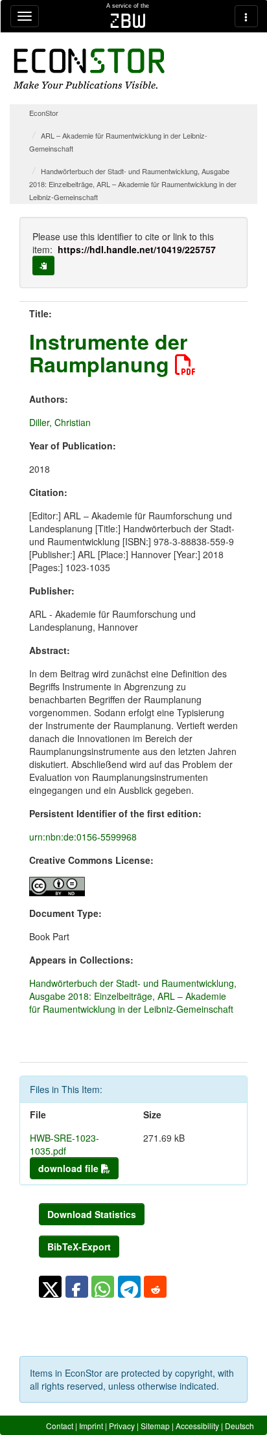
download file (69, 1168)
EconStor (43, 112)
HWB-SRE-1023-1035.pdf (64, 1144)
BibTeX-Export (79, 1246)
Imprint (91, 1425)
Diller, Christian (60, 422)
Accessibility (197, 1425)
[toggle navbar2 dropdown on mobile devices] (246, 16)
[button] (50, 1287)
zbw (128, 20)
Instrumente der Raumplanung (108, 352)
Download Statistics (91, 1214)
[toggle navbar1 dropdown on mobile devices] (24, 16)
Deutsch (239, 1425)
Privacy (122, 1425)
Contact (59, 1425)
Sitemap (155, 1425)
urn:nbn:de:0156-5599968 (83, 836)
